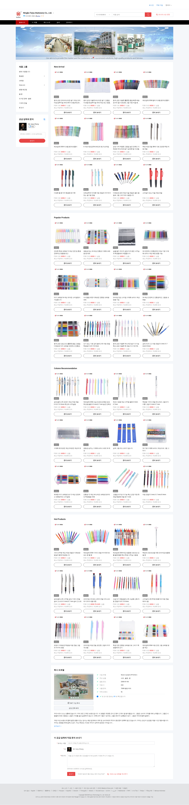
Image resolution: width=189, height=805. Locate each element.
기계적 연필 (23, 103)
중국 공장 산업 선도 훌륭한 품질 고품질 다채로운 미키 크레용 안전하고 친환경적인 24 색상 (67, 346)
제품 (35, 22)
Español (68, 791)
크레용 (21, 81)
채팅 (32, 126)
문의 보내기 (68, 112)
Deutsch (75, 791)
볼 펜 (20, 94)
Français (61, 791)
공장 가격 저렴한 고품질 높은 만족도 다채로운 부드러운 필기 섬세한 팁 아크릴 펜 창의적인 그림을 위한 (126, 149)
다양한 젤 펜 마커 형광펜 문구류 (64, 193)
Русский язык (100, 791)
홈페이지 (22, 22)
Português (83, 791)
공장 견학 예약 (74, 708)
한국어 (108, 791)
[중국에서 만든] (30, 4)
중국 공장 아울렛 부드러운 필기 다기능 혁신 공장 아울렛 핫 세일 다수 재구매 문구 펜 (126, 346)
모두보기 (57, 726)
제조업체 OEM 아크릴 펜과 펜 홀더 (65, 147)
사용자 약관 (77, 788)
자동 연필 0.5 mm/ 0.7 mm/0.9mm (154, 494)
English (33, 791)
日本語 (55, 791)
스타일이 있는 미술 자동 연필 (152, 193)
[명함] (44, 119)
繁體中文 (47, 791)
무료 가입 (159, 5)
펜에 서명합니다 (24, 72)
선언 (71, 788)
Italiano (91, 791)
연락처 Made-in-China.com (105, 788)
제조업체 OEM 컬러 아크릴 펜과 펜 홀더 (156, 100)
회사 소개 (47, 22)
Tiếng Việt (149, 791)
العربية (114, 791)
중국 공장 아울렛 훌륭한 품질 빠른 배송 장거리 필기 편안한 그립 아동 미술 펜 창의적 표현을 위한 (126, 102)
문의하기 (69, 22)
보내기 (71, 774)
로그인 (151, 5)
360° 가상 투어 (75, 703)
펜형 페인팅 (23, 90)
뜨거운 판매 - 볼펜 (25, 98)
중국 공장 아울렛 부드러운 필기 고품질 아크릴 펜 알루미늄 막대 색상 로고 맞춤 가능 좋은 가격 (96, 102)
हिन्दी (128, 791)
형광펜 (21, 76)
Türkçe (142, 791)
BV (115, 696)
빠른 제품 (118, 788)
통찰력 (125, 788)
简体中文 (40, 791)
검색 (58, 22)
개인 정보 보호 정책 (89, 788)
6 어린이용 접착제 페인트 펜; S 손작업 (96, 147)
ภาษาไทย (135, 791)
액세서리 (22, 85)
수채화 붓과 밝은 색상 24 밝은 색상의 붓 (67, 448)
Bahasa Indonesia (160, 791)
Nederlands (121, 791)
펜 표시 (21, 107)
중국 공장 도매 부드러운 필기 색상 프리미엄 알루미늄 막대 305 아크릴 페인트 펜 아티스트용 (67, 102)
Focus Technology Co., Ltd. (97, 795)
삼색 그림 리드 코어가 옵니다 (123, 448)
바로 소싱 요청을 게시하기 (117, 774)
